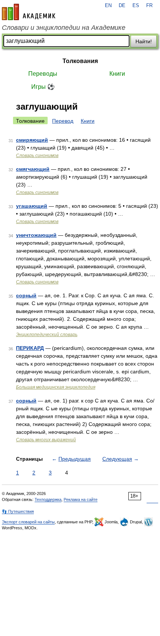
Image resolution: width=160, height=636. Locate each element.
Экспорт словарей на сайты (28, 522)
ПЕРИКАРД (30, 348)
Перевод (62, 121)
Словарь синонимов (37, 155)
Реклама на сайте (80, 499)
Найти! (143, 41)
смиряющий (32, 140)
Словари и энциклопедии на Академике (63, 27)
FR (149, 5)
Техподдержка (48, 499)
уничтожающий (36, 235)
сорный (26, 295)
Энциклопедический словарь (46, 334)
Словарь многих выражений (46, 439)
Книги (117, 74)
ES (135, 5)
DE (122, 5)
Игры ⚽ (43, 87)
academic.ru (28, 12)
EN (108, 5)
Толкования (80, 61)
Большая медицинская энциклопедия (55, 387)
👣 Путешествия (18, 511)
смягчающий (32, 169)
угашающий (31, 206)
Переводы (42, 74)
